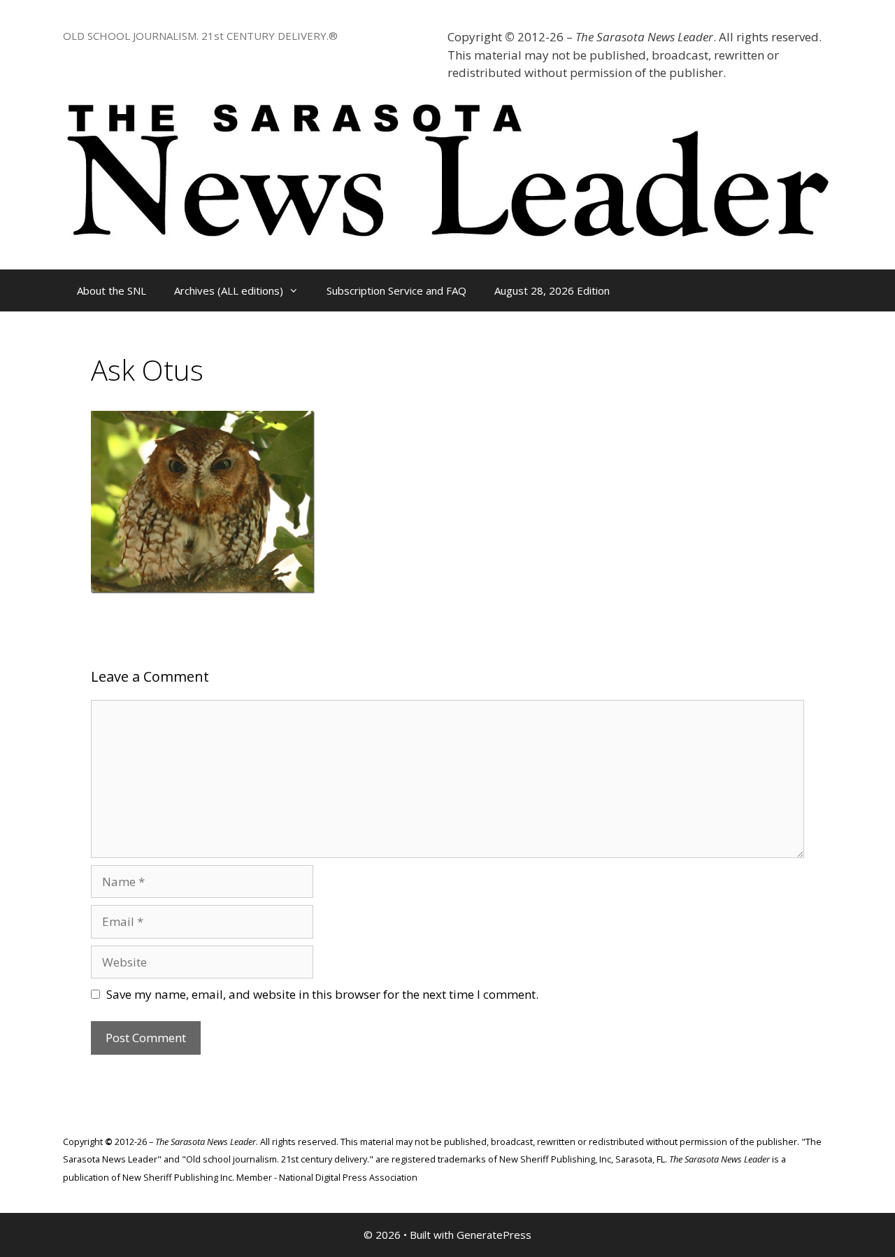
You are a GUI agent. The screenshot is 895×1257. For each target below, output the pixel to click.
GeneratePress (494, 1235)
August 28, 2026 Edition (552, 290)
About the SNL (111, 290)
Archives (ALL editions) (228, 290)
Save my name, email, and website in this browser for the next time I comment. (322, 994)
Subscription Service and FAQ (396, 290)
